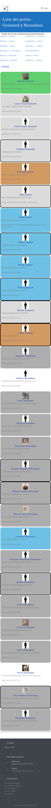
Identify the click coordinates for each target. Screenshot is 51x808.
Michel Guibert (25, 265)
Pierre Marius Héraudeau (25, 695)
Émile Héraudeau (25, 401)
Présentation (12, 788)
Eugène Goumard (25, 81)
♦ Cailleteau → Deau (34, 41)
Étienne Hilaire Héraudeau (25, 491)
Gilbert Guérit (25, 217)
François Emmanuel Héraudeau (25, 559)
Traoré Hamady (25, 333)
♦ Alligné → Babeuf (7, 36)
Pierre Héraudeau (25, 673)
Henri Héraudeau (25, 605)
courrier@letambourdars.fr (23, 771)
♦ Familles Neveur (33, 51)
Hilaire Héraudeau (26, 627)
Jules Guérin (25, 195)
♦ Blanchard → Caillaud (35, 36)
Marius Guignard (25, 310)
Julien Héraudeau (25, 650)
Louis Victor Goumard (25, 104)
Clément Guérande (25, 149)
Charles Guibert (25, 242)
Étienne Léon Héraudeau (26, 514)
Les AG (10, 794)
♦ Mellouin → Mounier (8, 60)
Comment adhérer (14, 786)
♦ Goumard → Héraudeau (10, 51)
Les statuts (11, 791)
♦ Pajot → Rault (32, 55)
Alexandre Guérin (25, 172)
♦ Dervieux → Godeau (34, 46)
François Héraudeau (25, 537)
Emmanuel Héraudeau (25, 446)
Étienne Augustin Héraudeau (26, 469)
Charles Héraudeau (25, 378)
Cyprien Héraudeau (25, 423)
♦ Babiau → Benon (7, 41)
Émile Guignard (25, 287)
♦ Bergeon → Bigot (7, 46)
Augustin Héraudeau (25, 356)
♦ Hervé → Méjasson (8, 55)
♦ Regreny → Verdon (34, 60)
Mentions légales (13, 783)
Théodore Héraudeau (25, 718)
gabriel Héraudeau (25, 582)
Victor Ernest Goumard (25, 126)
